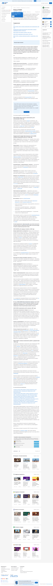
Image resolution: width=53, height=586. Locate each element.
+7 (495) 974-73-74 (4, 575)
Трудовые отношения (17, 498)
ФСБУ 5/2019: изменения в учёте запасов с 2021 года (22, 34)
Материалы (18, 7)
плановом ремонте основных (30, 130)
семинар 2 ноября (24, 430)
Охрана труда (16, 551)
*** (14, 24)
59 (17, 183)
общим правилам (22, 284)
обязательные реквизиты (22, 363)
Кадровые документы (17, 481)
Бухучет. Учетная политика (16, 463)
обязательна (15, 355)
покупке (28, 120)
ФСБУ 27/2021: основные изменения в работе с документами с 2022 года (46, 46)
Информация (25, 167)
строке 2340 (36, 187)
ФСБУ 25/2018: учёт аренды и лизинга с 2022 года (22, 32)
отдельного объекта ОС (27, 202)
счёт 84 (15, 221)
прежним (18, 346)
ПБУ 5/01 (31, 329)
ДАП (31, 132)
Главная (14, 7)
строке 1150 (22, 126)
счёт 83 (26, 194)
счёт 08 (32, 127)
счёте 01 (20, 237)
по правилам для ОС (32, 133)
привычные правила (17, 156)
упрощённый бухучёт (35, 215)
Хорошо (36, 582)
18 (15, 183)
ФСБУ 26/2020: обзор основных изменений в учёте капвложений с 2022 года (46, 33)
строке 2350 (20, 188)
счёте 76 (30, 243)
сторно (21, 383)
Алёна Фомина (47, 7)
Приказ (19, 331)
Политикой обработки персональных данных (28, 584)
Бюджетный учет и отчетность (25, 7)
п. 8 (24, 383)
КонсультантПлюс (31, 90)
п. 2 (32, 350)
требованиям (15, 373)
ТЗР (38, 334)
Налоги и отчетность (17, 516)
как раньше (35, 173)
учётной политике (27, 198)
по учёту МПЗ (25, 330)
